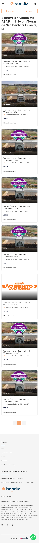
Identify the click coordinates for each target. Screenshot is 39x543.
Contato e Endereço (8, 465)
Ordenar (11, 11)
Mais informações (9, 75)
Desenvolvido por (15, 538)
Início (3, 449)
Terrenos (4, 461)
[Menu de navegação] (3, 4)
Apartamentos (6, 453)
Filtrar (30, 11)
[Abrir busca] (35, 4)
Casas (3, 457)
